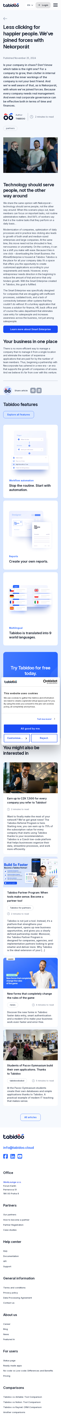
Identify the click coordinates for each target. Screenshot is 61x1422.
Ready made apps (12, 1365)
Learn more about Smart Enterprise (30, 329)
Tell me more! (44, 719)
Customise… (15, 738)
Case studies (10, 1230)
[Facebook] (5, 1156)
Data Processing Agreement (17, 1297)
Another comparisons (14, 1412)
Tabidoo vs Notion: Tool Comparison (22, 1402)
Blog (5, 1329)
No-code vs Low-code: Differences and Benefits (28, 1370)
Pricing (6, 1376)
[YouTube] (20, 1156)
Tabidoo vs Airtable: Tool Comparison (22, 1397)
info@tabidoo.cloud (18, 1148)
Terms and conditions (14, 1287)
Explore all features (18, 414)
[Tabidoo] (11, 5)
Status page (9, 1360)
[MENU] (55, 5)
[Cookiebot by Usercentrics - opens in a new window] (43, 682)
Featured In (9, 1339)
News (6, 1334)
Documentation (11, 1256)
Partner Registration (13, 1224)
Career (6, 1324)
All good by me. (30, 728)
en (28, 5)
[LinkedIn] (12, 1156)
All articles (30, 1117)
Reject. (44, 738)
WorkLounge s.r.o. (12, 1182)
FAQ (5, 1251)
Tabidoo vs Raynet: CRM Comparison (22, 1407)
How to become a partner (16, 1219)
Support (7, 1266)
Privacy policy (10, 1292)
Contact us (8, 1302)
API (5, 1261)
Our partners (9, 1214)
